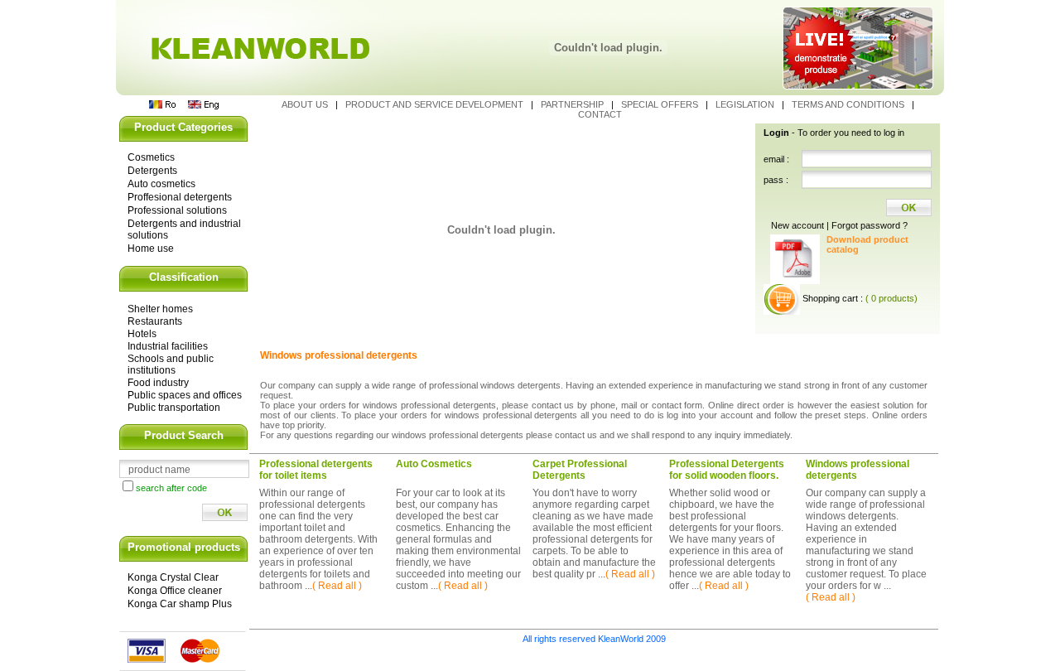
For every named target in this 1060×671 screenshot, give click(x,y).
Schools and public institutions (171, 364)
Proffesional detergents (180, 197)
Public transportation (174, 407)
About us (306, 104)
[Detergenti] (274, 92)
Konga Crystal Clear (173, 577)
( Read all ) (337, 585)
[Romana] (163, 106)
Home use (151, 248)
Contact (600, 114)
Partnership (573, 104)
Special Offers (661, 104)
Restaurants (155, 321)
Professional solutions (177, 210)
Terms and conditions (849, 104)
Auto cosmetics (161, 184)
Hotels (142, 334)
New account (797, 225)
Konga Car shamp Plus (180, 604)
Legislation (746, 104)
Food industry (158, 383)
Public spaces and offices (185, 395)
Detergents (152, 170)
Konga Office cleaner (175, 590)
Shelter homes (160, 309)
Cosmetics (151, 157)
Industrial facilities (168, 346)
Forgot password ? (869, 225)
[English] (203, 106)
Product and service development (435, 104)
